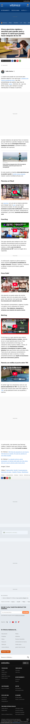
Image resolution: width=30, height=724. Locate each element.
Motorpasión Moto (19, 690)
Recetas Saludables (19, 639)
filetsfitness (25, 472)
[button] (10, 71)
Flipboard (17, 61)
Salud (17, 475)
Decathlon (16, 22)
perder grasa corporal (19, 174)
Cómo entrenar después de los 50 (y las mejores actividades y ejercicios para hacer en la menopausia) (14, 166)
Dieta (25, 22)
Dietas (3, 639)
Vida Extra (17, 672)
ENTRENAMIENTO (5, 10)
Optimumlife (9, 470)
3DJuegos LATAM (19, 708)
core (14, 205)
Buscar (28, 657)
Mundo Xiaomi (5, 678)
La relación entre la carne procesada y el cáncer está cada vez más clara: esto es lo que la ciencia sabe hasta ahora (14, 461)
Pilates (10, 22)
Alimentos (17, 636)
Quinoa (13, 601)
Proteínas (5, 22)
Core (22, 475)
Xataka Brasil (4, 710)
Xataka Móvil (4, 672)
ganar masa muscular (20, 647)
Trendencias (4, 697)
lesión (10, 84)
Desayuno (4, 641)
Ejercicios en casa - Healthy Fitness (11, 472)
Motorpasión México (19, 714)
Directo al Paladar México (7, 714)
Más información (16, 722)
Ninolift (16, 470)
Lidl (21, 22)
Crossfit (19, 601)
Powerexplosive (22, 470)
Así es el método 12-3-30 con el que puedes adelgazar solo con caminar (16, 598)
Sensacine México (19, 710)
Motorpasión (18, 688)
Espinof (17, 681)
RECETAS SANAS (15, 10)
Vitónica (15, 5)
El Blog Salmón (18, 697)
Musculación (4, 633)
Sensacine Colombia (19, 712)
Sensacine (17, 679)
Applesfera (4, 674)
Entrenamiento (9, 475)
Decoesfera (4, 699)
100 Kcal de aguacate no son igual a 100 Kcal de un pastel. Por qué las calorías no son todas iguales (15, 453)
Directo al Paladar (5, 688)
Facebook (12, 61)
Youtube (13, 622)
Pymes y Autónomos (19, 699)
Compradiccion (5, 701)
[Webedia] (26, 1)
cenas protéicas (5, 647)
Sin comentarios (6, 60)
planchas (6, 203)
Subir (24, 663)
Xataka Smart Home (6, 676)
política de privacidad (19, 615)
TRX (2, 390)
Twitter (15, 61)
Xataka (3, 670)
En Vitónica (5, 162)
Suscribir (25, 612)
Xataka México (5, 708)
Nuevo (28, 6)
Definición (4, 644)
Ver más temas (6, 651)
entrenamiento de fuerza (21, 641)
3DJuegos (17, 670)
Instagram (16, 622)
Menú (2, 6)
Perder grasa (18, 644)
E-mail (20, 61)
